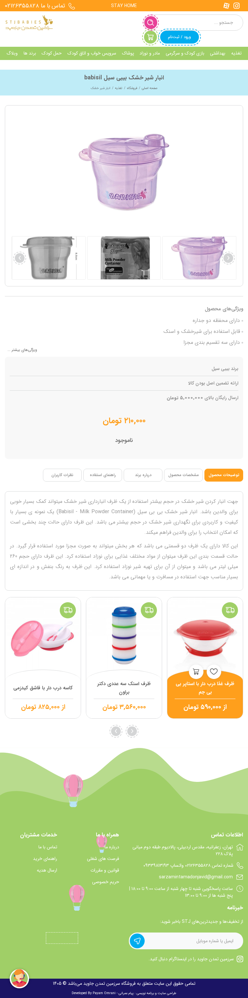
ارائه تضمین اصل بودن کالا (213, 383)
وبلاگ (12, 53)
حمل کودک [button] (52, 53)
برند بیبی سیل (225, 368)
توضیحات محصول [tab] (224, 475)
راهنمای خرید (45, 858)
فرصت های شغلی (103, 858)
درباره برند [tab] (143, 475)
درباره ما (112, 847)
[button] (20, 258)
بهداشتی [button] (217, 53)
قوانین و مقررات (104, 870)
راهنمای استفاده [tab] (103, 475)
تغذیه (118, 88)
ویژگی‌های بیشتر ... (22, 350)
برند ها (30, 53)
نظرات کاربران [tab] (62, 475)
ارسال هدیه (47, 870)
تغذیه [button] (236, 53)
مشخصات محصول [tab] (183, 475)
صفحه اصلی (149, 88)
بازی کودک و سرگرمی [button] (185, 53)
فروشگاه (132, 88)
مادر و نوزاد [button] (150, 53)
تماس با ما (47, 847)
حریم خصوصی (105, 882)
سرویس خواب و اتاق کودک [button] (91, 53)
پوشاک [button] (128, 53)
